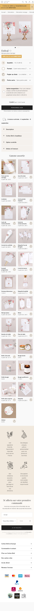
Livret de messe (22, 268)
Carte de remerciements (5, 223)
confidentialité (28, 532)
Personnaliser (17, 107)
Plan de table (21, 334)
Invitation (4, 199)
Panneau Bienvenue (6, 291)
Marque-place (5, 313)
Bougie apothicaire (23, 377)
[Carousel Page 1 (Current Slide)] (15, 47)
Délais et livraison (12, 149)
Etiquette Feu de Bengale (22, 246)
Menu (19, 313)
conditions (9, 533)
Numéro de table (6, 334)
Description (10, 129)
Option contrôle (11, 142)
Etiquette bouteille (23, 291)
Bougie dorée (21, 355)
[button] (32, 7)
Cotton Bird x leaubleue (14, 136)
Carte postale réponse (22, 199)
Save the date (22, 176)
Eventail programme (4, 269)
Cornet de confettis (6, 245)
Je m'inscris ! (17, 527)
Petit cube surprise (6, 398)
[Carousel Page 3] (18, 47)
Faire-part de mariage (5, 176)
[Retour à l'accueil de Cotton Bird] (6, 2)
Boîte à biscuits (5, 355)
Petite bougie (5, 377)
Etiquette (20, 398)
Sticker (3, 420)
